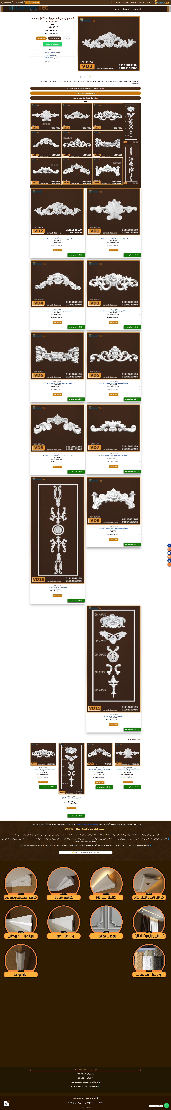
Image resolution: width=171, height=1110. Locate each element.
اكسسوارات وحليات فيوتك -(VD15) (113, 716)
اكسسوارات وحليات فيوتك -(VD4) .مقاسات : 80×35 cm (57, 311)
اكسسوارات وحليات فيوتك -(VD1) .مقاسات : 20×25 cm (113, 238)
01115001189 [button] (81, 1074)
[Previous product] (31, 9)
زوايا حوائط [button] (81, 839)
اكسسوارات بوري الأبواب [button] (17, 839)
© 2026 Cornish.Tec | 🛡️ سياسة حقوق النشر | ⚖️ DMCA (85, 1103)
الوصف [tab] (89, 77)
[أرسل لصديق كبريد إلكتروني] (52, 62)
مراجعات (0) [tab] (83, 77)
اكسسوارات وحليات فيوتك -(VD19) (57, 587)
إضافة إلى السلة (54, 38)
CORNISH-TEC (49, 58)
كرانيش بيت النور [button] (135, 839)
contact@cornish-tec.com (79, 1082)
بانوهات (133, 2)
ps (109, 2)
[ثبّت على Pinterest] (49, 62)
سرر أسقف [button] (73, 839)
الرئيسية (137, 9)
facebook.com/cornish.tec (79, 1086)
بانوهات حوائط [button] (89, 839)
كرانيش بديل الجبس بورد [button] (122, 839)
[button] (35, 2)
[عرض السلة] (26, 2)
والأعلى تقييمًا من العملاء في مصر (87, 824)
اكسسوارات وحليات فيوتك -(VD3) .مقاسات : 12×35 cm (113, 311)
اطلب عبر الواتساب (131, 255)
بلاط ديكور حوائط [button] (64, 839)
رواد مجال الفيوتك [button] (102, 824)
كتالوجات (117, 2)
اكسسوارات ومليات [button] (31, 839)
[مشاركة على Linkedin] (46, 62)
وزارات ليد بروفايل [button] (108, 839)
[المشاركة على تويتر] (55, 62)
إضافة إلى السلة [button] (113, 250)
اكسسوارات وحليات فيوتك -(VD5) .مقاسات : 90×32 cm (113, 383)
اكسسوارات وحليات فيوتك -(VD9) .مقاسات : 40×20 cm (113, 528)
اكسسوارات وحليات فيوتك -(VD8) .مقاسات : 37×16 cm (57, 455)
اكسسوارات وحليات (121, 9)
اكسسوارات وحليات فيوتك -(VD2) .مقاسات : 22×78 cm (57, 239)
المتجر (148, 2)
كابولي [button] (7, 839)
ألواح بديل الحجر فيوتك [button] (52, 839)
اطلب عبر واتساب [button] (51, 44)
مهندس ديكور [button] (151, 835)
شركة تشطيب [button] (141, 835)
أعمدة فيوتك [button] (41, 839)
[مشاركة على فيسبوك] (58, 62)
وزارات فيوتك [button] (99, 839)
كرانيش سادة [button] (145, 839)
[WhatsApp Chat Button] (166, 1105)
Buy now (41, 38)
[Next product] (35, 9)
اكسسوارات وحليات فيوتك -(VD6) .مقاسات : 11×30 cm (57, 383)
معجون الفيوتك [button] (80, 841)
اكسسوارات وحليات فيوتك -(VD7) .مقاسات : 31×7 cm (113, 455)
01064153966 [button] (81, 1078)
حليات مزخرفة (50, 55)
